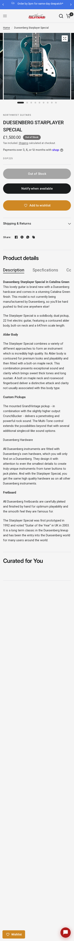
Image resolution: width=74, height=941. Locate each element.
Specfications (45, 270)
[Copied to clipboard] (33, 237)
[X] (22, 237)
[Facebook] (16, 237)
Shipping (23, 143)
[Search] (61, 16)
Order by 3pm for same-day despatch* (40, 3)
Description (13, 270)
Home (6, 27)
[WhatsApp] (27, 237)
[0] (68, 16)
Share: (7, 237)
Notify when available (37, 188)
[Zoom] (65, 38)
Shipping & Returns (17, 223)
